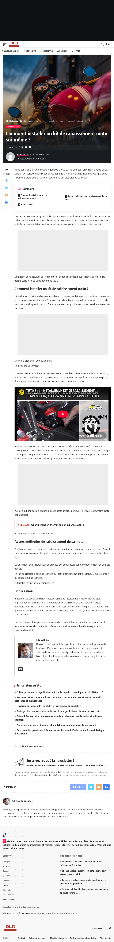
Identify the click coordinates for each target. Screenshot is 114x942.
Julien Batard (23, 154)
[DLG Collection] (14, 44)
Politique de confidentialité (45, 775)
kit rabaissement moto (33, 746)
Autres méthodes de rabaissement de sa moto (86, 198)
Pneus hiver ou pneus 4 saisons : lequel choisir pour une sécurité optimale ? (56, 725)
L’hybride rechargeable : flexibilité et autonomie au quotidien (48, 706)
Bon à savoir (27, 204)
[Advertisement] (57, 20)
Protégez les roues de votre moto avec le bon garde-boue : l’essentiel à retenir (58, 711)
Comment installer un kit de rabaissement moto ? (32, 197)
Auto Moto (13, 126)
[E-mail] (20, 670)
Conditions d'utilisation (58, 772)
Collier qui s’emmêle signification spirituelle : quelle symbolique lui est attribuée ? (59, 692)
